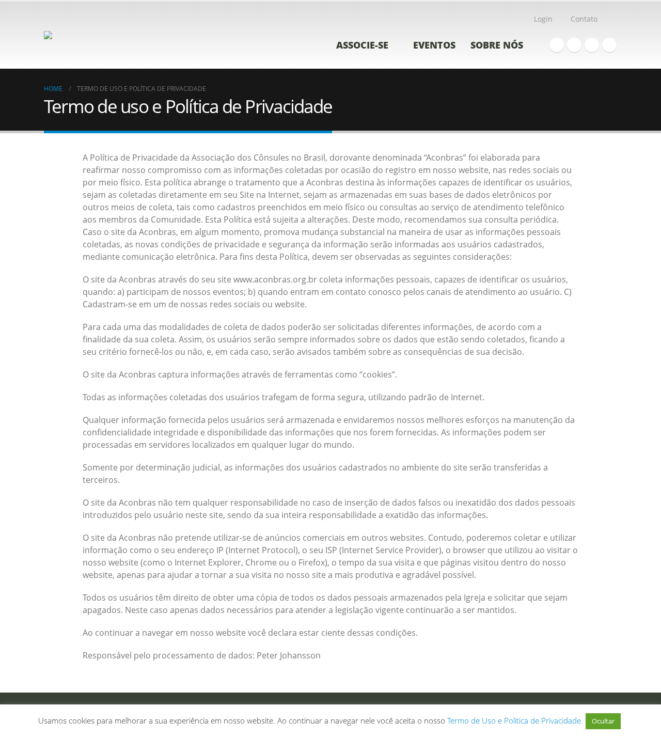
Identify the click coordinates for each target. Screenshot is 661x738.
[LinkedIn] (609, 45)
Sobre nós (496, 45)
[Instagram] (592, 45)
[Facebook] (556, 45)
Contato (584, 19)
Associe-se (362, 45)
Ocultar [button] (603, 721)
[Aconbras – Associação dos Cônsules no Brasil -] (88, 35)
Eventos (434, 45)
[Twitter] (574, 45)
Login (543, 19)
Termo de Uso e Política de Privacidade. (515, 720)
